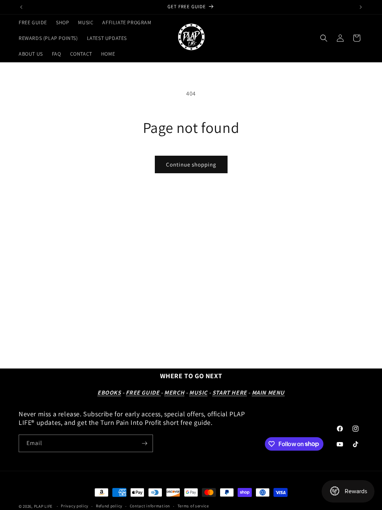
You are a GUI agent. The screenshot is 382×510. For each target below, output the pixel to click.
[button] (324, 38)
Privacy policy (74, 506)
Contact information (150, 506)
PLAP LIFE (44, 506)
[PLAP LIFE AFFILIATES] (160, 393)
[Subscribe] (144, 443)
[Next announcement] (361, 7)
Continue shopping (191, 164)
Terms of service (193, 506)
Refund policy (109, 506)
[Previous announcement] (21, 7)
